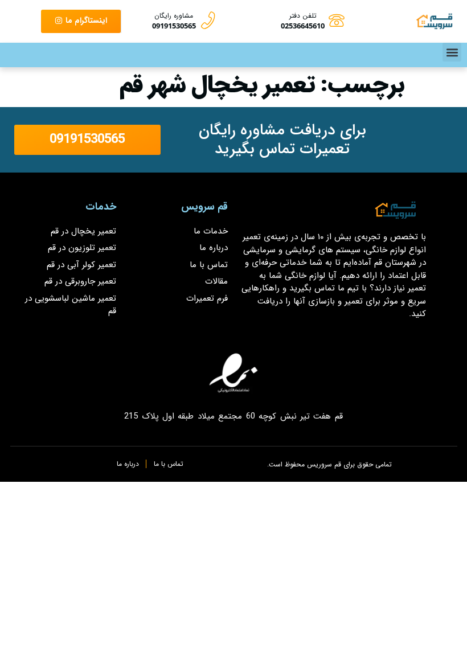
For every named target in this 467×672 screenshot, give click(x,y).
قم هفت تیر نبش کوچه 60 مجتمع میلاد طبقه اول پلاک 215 (233, 416)
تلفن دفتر (303, 15)
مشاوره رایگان (173, 15)
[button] (452, 52)
